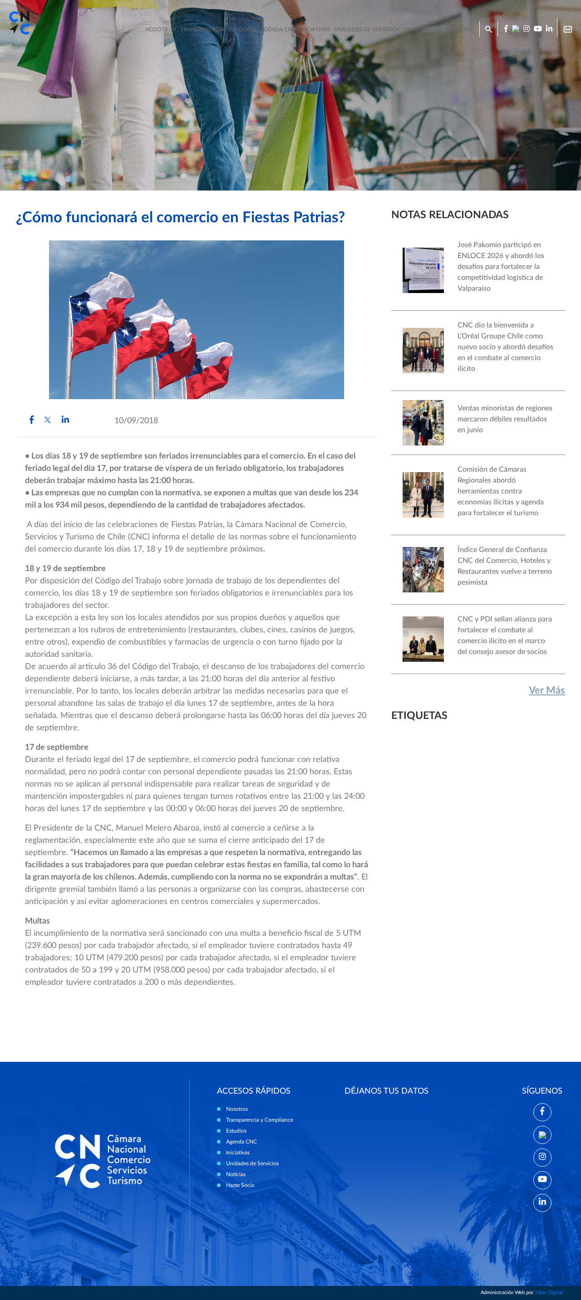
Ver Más (547, 690)
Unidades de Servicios (367, 29)
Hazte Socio (240, 1185)
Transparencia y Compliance (259, 1120)
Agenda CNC (277, 29)
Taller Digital (549, 1292)
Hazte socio (452, 29)
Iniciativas (315, 29)
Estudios (242, 29)
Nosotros (160, 29)
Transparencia (202, 29)
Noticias (416, 29)
